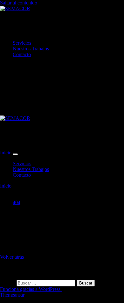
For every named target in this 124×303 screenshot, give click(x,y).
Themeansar (12, 295)
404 (16, 202)
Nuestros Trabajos (31, 48)
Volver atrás (12, 257)
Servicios (22, 43)
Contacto (22, 54)
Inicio (5, 152)
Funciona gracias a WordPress (31, 289)
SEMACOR (32, 25)
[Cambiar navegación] (15, 154)
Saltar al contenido (18, 2)
